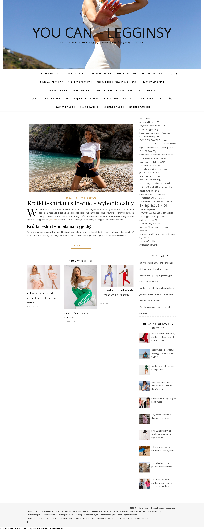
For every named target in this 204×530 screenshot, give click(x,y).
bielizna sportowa (51, 81)
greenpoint (167, 147)
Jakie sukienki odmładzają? (149, 176)
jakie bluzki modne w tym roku (153, 169)
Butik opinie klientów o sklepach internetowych (103, 90)
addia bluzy (151, 118)
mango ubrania (149, 186)
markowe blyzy (167, 187)
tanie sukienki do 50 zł (149, 220)
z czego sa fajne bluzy (148, 241)
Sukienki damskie (57, 90)
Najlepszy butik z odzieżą (155, 98)
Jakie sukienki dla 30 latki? (150, 172)
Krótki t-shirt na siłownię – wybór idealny (81, 203)
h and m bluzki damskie (149, 154)
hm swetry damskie (152, 158)
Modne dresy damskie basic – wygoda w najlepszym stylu (117, 295)
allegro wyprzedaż (146, 125)
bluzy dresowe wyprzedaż (150, 136)
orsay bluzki (144, 201)
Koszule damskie (113, 106)
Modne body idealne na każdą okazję (156, 288)
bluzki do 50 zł (161, 125)
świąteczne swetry (148, 244)
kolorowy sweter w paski (154, 183)
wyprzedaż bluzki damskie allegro (154, 227)
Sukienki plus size (140, 106)
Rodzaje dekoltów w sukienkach (117, 81)
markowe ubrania (149, 190)
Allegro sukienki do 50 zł (150, 122)
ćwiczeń (52, 219)
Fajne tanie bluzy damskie (149, 147)
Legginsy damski (49, 73)
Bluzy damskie (148, 90)
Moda (68, 198)
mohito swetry (149, 197)
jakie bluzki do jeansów (149, 165)
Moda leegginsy (73, 73)
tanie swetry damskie (150, 223)
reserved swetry (161, 201)
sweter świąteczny (150, 212)
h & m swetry (147, 151)
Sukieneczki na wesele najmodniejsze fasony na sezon (41, 298)
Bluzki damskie (89, 106)
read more (80, 245)
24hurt (141, 118)
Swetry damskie (65, 106)
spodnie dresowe (152, 73)
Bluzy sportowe (127, 73)
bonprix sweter (149, 140)
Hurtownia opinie (153, 81)
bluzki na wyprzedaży (148, 129)
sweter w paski (147, 209)
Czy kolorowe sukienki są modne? (152, 144)
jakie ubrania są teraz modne (50, 98)
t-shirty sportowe (80, 81)
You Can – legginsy (102, 32)
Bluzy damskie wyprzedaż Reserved (154, 133)
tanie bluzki (168, 213)
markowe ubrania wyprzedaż (152, 194)
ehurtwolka (171, 144)
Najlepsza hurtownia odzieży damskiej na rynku (104, 98)
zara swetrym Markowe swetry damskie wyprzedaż (157, 236)
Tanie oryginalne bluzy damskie (152, 216)
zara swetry (143, 231)
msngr (164, 198)
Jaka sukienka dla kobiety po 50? (152, 162)
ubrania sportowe (100, 73)
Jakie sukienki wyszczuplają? (150, 180)
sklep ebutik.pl (153, 205)
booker (164, 140)
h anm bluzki (167, 154)
